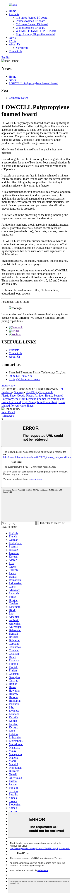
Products (14, 14)
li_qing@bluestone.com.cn (24, 379)
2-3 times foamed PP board (32, 24)
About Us (14, 44)
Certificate (22, 47)
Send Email (8, 412)
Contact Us (15, 51)
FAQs (12, 41)
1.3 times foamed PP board (31, 17)
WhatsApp (7, 415)
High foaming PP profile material (35, 34)
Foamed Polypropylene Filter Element (32, 397)
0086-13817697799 (20, 375)
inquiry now (8, 385)
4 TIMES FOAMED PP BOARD (36, 31)
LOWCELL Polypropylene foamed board (33, 83)
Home (12, 10)
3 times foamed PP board (30, 27)
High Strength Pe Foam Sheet (39, 402)
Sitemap (18, 392)
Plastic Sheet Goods (13, 395)
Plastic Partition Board (39, 395)
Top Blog (32, 392)
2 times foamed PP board (30, 21)
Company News (18, 97)
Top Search (46, 392)
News (12, 37)
